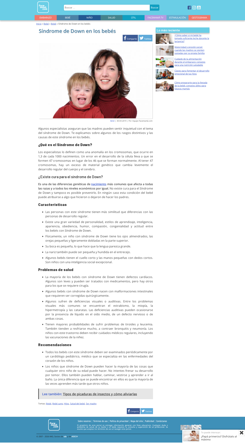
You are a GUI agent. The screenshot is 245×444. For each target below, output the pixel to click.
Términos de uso (100, 421)
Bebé (67, 17)
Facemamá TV (155, 17)
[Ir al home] (43, 13)
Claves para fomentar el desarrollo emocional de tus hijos (192, 72)
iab (65, 436)
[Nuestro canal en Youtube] (199, 7)
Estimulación (177, 17)
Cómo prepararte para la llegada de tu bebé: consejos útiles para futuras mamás (191, 85)
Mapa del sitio (137, 421)
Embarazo (45, 17)
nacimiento (98, 184)
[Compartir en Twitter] (145, 38)
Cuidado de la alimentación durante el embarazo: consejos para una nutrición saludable (190, 62)
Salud (111, 17)
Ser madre (91, 403)
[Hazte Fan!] (189, 7)
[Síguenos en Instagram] (194, 7)
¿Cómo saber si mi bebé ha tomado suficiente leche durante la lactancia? (192, 38)
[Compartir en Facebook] (130, 38)
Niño (89, 17)
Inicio (38, 23)
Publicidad (149, 421)
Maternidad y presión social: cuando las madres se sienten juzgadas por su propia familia (190, 50)
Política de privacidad (119, 421)
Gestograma (199, 17)
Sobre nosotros (84, 421)
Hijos (66, 403)
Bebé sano (57, 403)
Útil (133, 17)
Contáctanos (161, 421)
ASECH (75, 436)
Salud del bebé (77, 403)
